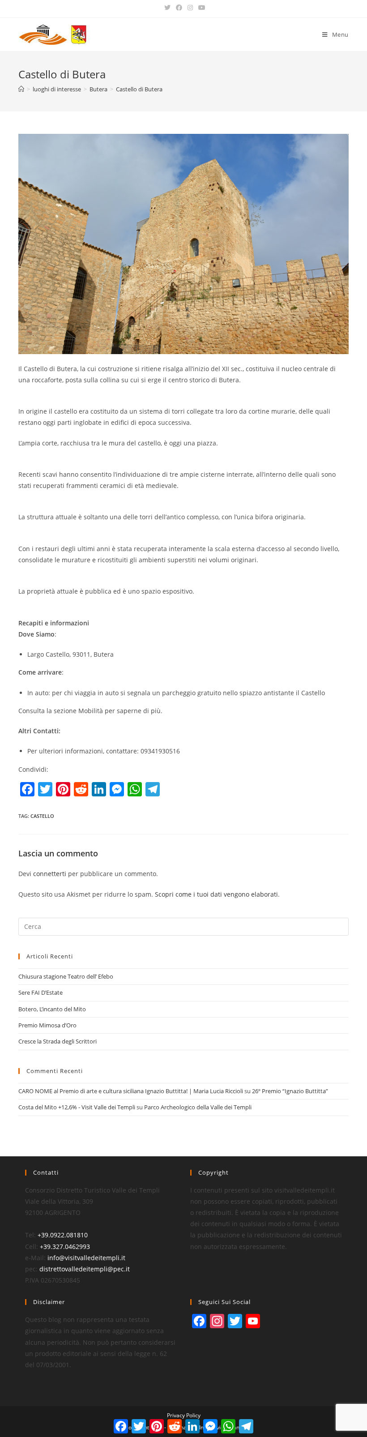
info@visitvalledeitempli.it (86, 1257)
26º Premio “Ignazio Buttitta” (290, 1091)
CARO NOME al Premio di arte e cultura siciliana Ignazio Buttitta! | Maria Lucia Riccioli (130, 1091)
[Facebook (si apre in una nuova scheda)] (179, 8)
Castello (42, 816)
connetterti (49, 873)
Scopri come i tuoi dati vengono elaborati (216, 894)
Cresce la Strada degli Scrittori (57, 1041)
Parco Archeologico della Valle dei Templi (198, 1107)
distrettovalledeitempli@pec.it (84, 1269)
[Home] (21, 89)
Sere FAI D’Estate (40, 992)
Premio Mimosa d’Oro (47, 1025)
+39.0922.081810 (63, 1235)
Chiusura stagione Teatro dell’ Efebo (65, 976)
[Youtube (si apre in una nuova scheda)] (200, 8)
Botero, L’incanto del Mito (52, 1009)
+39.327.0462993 (65, 1246)
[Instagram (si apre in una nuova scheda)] (190, 8)
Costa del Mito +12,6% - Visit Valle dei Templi (76, 1107)
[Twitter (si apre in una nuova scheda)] (167, 8)
